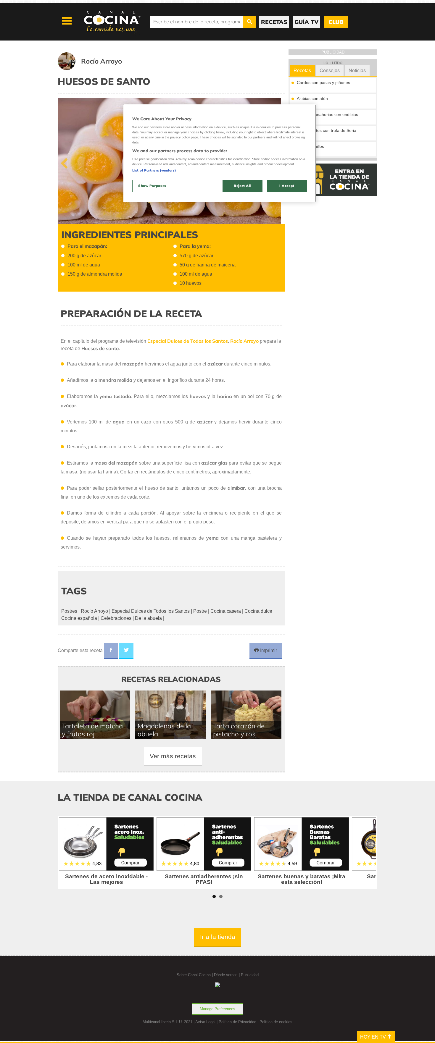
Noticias (357, 70)
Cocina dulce (258, 611)
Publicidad (250, 975)
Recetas (302, 70)
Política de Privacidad (237, 1022)
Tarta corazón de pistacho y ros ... (239, 730)
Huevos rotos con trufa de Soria (326, 130)
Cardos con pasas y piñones (323, 82)
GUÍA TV (306, 21)
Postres (69, 611)
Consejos (330, 70)
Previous (66, 162)
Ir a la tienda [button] (217, 936)
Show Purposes (152, 186)
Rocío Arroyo (94, 611)
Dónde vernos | (227, 975)
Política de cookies (276, 1022)
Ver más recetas (173, 756)
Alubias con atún (312, 98)
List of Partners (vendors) (154, 170)
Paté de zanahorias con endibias (327, 114)
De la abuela (148, 618)
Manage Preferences (217, 1009)
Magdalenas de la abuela (164, 730)
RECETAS (274, 21)
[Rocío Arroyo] (97, 68)
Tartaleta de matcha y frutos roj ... (92, 730)
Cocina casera (225, 611)
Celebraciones (116, 618)
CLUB (335, 21)
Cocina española (79, 618)
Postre (200, 611)
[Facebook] (111, 651)
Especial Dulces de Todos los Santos (151, 611)
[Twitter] (126, 651)
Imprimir (268, 650)
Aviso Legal (205, 1022)
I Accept (286, 186)
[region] (219, 153)
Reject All (242, 186)
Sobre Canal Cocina (194, 975)
